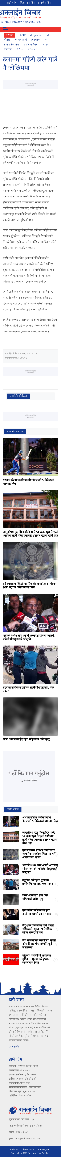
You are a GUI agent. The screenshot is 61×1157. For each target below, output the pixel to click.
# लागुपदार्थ (21, 40)
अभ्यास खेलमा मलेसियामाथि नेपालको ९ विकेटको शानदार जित (28, 482)
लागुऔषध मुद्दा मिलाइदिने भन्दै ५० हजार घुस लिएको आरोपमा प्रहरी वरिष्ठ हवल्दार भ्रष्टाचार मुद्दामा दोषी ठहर (30, 534)
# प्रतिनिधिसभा (30, 45)
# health (33, 49)
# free (19, 49)
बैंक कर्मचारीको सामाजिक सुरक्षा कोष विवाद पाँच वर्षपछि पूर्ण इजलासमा (39, 944)
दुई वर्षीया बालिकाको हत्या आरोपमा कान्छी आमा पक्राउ (36, 912)
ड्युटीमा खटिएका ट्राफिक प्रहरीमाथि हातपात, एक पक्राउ (28, 689)
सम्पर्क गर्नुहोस (44, 3)
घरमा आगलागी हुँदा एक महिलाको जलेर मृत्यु (26, 739)
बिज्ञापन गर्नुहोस (27, 3)
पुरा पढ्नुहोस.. (14, 1047)
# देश (23, 35)
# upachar (36, 35)
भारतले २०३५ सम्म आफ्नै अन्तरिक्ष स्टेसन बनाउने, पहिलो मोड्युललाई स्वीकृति (29, 637)
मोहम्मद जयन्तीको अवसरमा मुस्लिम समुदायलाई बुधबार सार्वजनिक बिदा (36, 959)
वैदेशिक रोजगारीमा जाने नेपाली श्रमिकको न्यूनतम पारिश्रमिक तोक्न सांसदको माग (38, 929)
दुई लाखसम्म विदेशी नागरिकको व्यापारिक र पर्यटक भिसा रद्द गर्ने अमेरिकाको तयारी (29, 585)
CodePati (45, 1153)
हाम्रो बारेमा (12, 3)
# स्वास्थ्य (35, 40)
